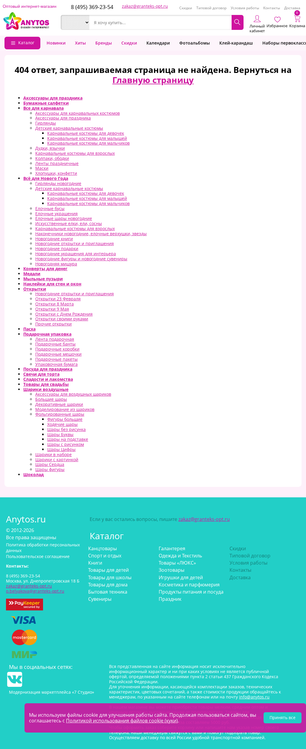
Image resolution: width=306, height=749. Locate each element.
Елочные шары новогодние (63, 218)
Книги (95, 563)
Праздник (170, 599)
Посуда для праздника (47, 369)
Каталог (26, 42)
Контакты (271, 7)
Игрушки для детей (181, 577)
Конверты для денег (45, 268)
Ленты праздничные (57, 163)
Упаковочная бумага (56, 364)
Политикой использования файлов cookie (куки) (122, 720)
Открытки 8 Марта (54, 304)
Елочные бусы (50, 208)
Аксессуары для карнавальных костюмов (77, 113)
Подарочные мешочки (58, 354)
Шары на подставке (67, 439)
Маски (41, 168)
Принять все (283, 717)
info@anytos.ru (254, 697)
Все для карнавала (43, 108)
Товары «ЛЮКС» (177, 563)
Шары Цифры (61, 449)
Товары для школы (109, 577)
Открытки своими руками (61, 319)
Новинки (56, 43)
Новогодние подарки (56, 248)
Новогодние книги (54, 238)
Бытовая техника (107, 591)
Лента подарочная (54, 339)
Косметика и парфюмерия (189, 584)
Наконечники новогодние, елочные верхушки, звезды (91, 233)
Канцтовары (102, 548)
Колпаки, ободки (52, 158)
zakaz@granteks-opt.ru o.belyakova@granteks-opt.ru (35, 588)
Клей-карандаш (236, 43)
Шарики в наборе (53, 454)
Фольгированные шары (59, 414)
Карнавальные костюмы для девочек (85, 133)
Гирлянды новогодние (58, 183)
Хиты (80, 43)
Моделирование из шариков (64, 409)
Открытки (34, 289)
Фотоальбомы (194, 43)
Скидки (185, 7)
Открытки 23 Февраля (58, 299)
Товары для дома (108, 584)
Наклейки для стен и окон (52, 284)
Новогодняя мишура (56, 264)
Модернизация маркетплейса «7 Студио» (51, 692)
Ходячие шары (62, 424)
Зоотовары (171, 570)
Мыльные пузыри (43, 279)
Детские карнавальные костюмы (69, 128)
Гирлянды (45, 123)
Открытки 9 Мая (52, 309)
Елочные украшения (56, 213)
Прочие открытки (53, 324)
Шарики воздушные (45, 389)
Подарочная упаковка (47, 334)
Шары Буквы (60, 434)
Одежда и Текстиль (180, 555)
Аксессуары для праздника (52, 98)
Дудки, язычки (50, 148)
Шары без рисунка (66, 429)
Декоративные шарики (59, 404)
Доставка (292, 7)
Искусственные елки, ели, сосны (68, 223)
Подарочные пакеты (56, 359)
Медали (31, 273)
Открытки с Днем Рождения (64, 314)
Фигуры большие (64, 419)
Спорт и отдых (104, 555)
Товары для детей (108, 570)
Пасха (29, 329)
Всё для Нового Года (45, 178)
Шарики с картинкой (56, 459)
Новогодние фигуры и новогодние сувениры (81, 259)
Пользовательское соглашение (38, 556)
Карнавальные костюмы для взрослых (75, 153)
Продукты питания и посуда (191, 591)
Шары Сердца (49, 464)
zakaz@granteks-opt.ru (145, 6)
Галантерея (172, 548)
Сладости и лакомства (48, 379)
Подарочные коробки (57, 349)
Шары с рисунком (65, 444)
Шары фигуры (50, 469)
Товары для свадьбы (46, 384)
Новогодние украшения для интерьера (75, 253)
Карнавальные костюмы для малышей (87, 138)
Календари (158, 43)
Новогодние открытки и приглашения (74, 243)
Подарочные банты (55, 344)
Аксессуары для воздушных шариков (73, 394)
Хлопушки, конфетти (56, 173)
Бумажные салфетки (46, 103)
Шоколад (33, 474)
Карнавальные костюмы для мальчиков (88, 143)
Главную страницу (153, 79)
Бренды (103, 43)
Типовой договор (211, 7)
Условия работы (245, 7)
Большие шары (51, 399)
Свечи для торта (41, 374)
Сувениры (99, 599)
